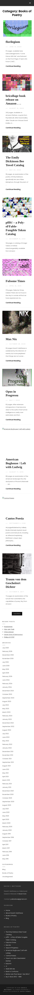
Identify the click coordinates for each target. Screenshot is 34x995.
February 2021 (7, 784)
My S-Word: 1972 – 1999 (13, 977)
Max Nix (11, 339)
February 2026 (7, 651)
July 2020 (5, 809)
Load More (17, 613)
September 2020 (8, 802)
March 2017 (6, 848)
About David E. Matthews (14, 913)
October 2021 (7, 759)
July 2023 (5, 705)
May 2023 (5, 709)
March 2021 (6, 780)
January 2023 (7, 719)
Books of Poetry (7, 873)
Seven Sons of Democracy (13, 634)
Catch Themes (25, 991)
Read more (22, 894)
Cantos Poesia (15, 518)
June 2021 (5, 769)
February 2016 (7, 852)
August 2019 (6, 834)
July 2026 (5, 648)
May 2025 (5, 669)
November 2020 (8, 794)
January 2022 (7, 748)
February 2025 (7, 676)
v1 (6, 966)
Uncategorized (7, 877)
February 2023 (7, 716)
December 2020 (8, 791)
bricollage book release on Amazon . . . (16, 99)
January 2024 (7, 687)
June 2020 (5, 812)
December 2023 (8, 691)
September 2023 (8, 698)
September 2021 (8, 762)
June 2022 (5, 737)
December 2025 (8, 655)
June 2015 (5, 855)
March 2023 (6, 712)
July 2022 (5, 734)
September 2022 (8, 726)
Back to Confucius (12, 971)
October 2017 (6, 841)
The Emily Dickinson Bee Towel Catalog (15, 161)
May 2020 (5, 816)
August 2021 (6, 766)
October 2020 (7, 798)
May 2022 (5, 741)
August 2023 (6, 701)
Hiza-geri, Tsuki (9, 629)
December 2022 (8, 723)
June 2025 (5, 666)
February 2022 (7, 744)
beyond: (8, 964)
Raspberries (8, 627)
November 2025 (8, 658)
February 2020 (7, 827)
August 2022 (6, 730)
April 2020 (5, 819)
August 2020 (6, 805)
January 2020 (7, 830)
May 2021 (5, 773)
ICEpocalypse (9, 632)
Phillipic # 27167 (9, 637)
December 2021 (7, 751)
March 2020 (6, 823)
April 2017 (5, 844)
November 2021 (7, 755)
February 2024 (7, 684)
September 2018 (8, 837)
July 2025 (5, 662)
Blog (3, 869)
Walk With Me (10, 969)
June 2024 (5, 680)
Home (8, 910)
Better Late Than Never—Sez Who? (18, 974)
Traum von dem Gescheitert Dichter (16, 583)
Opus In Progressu (12, 948)
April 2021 (5, 776)
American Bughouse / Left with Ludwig (16, 463)
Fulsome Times (15, 281)
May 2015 (5, 859)
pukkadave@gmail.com (18, 899)
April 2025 (5, 673)
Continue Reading (13, 66)
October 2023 (7, 694)
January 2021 (6, 787)
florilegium (13, 41)
